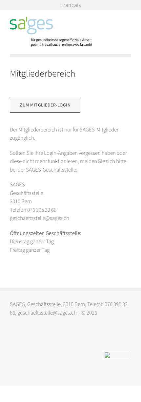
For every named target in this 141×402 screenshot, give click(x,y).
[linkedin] (26, 337)
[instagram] (13, 337)
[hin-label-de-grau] (117, 354)
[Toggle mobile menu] (128, 20)
